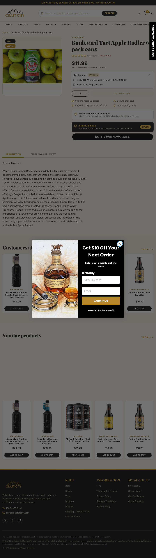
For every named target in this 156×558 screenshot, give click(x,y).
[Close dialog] (119, 243)
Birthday (88, 273)
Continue (101, 301)
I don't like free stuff (101, 310)
